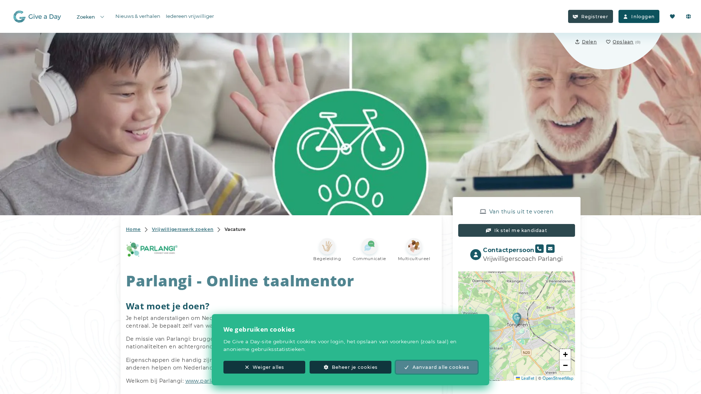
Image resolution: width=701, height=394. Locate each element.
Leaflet (527, 378)
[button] (516, 318)
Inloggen (643, 16)
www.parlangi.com (211, 381)
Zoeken (86, 17)
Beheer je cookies (355, 367)
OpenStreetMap (558, 378)
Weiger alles (268, 367)
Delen (589, 42)
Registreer (594, 16)
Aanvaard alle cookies (441, 367)
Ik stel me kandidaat (520, 230)
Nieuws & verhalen (137, 16)
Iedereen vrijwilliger (190, 16)
